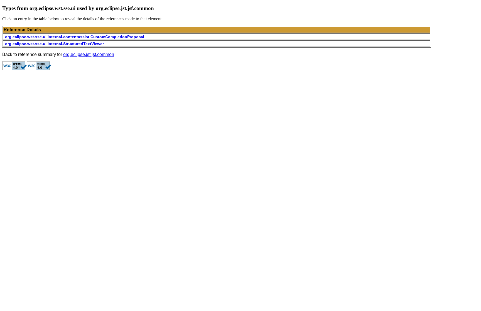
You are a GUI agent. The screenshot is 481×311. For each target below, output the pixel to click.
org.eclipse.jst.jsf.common (88, 54)
